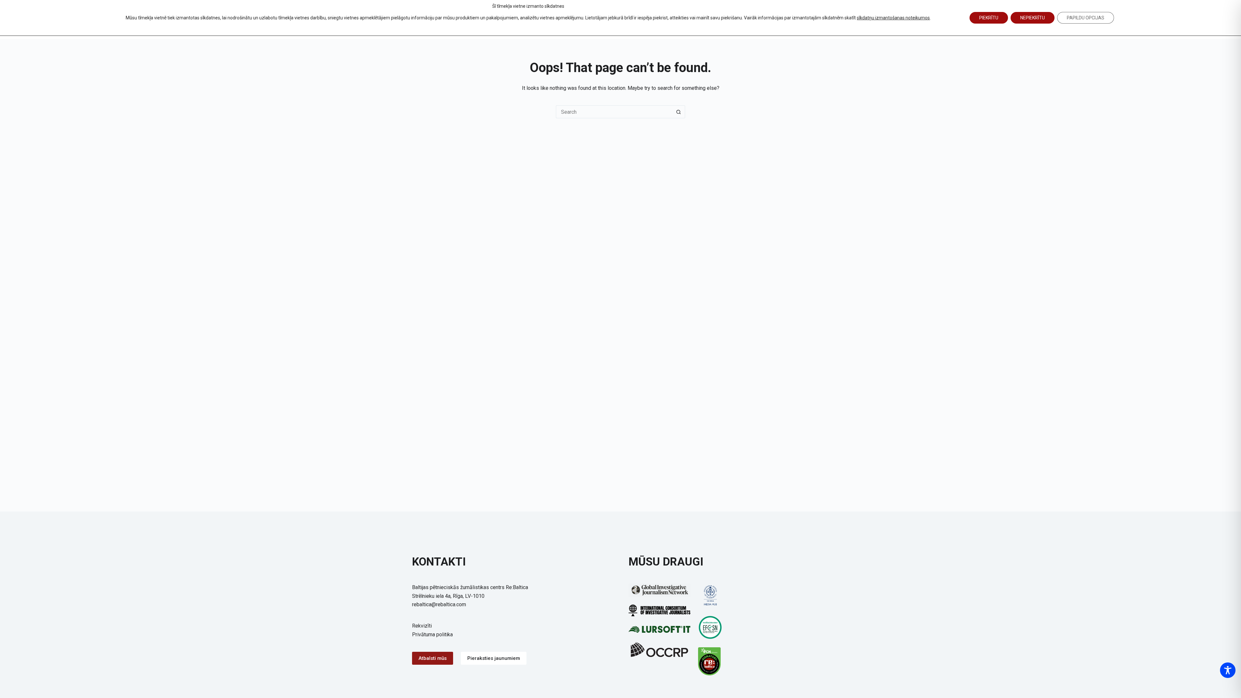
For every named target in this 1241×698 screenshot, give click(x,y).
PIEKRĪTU (988, 17)
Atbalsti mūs (433, 658)
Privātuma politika (432, 634)
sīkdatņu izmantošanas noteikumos (893, 17)
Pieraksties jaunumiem (493, 658)
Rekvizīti (422, 626)
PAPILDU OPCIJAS (1085, 17)
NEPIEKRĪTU (1032, 17)
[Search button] (678, 111)
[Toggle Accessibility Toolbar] (1227, 670)
